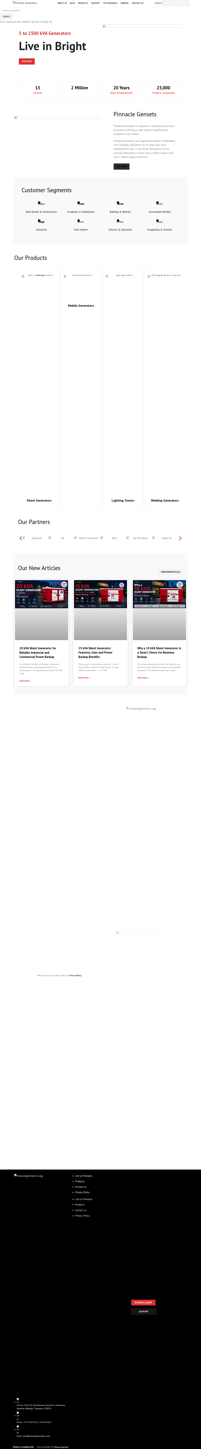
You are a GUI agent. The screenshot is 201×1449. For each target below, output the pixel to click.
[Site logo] (25, 3)
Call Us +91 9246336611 (176, 3)
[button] (20, 538)
